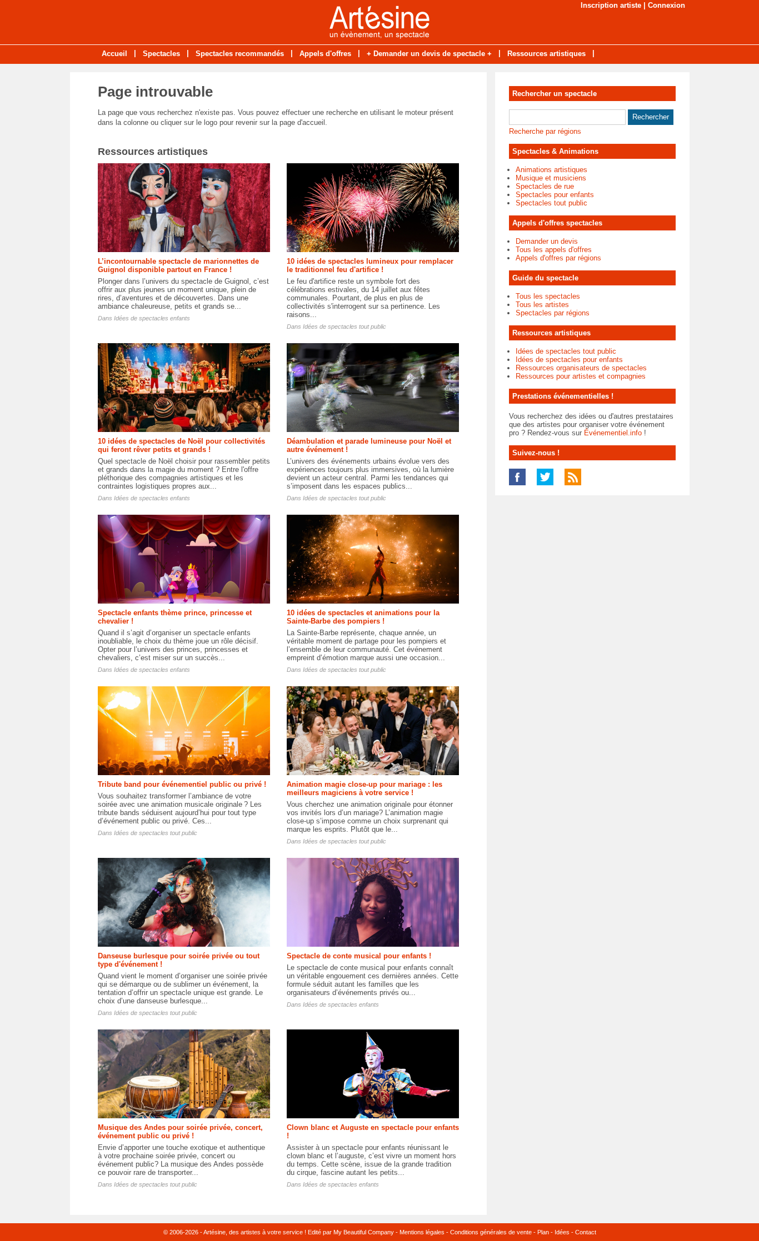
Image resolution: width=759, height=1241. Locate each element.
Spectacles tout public (551, 203)
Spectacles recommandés (240, 53)
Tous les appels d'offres (554, 249)
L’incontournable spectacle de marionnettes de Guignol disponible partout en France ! (178, 265)
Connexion (666, 5)
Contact (585, 1232)
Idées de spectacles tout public (344, 326)
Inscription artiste (611, 5)
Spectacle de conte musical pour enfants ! (359, 956)
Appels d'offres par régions (558, 258)
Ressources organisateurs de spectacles (581, 368)
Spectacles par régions (553, 313)
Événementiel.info (613, 433)
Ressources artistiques (546, 53)
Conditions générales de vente (491, 1232)
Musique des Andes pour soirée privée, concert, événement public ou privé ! (180, 1131)
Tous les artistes (542, 304)
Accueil (114, 53)
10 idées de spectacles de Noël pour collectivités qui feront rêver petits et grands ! (181, 445)
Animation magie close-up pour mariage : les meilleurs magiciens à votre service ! (364, 788)
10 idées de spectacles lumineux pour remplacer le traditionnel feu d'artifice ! (370, 265)
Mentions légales (422, 1232)
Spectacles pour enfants (555, 194)
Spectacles (161, 53)
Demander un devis (547, 241)
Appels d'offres (325, 53)
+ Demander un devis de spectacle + (429, 53)
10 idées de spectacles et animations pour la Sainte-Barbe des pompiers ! (363, 617)
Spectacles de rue (545, 186)
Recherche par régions (545, 131)
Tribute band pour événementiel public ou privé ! (182, 784)
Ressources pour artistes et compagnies (581, 376)
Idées (562, 1232)
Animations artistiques (551, 169)
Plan (543, 1232)
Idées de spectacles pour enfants (569, 359)
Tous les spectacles (548, 296)
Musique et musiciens (551, 178)
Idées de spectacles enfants (152, 318)
